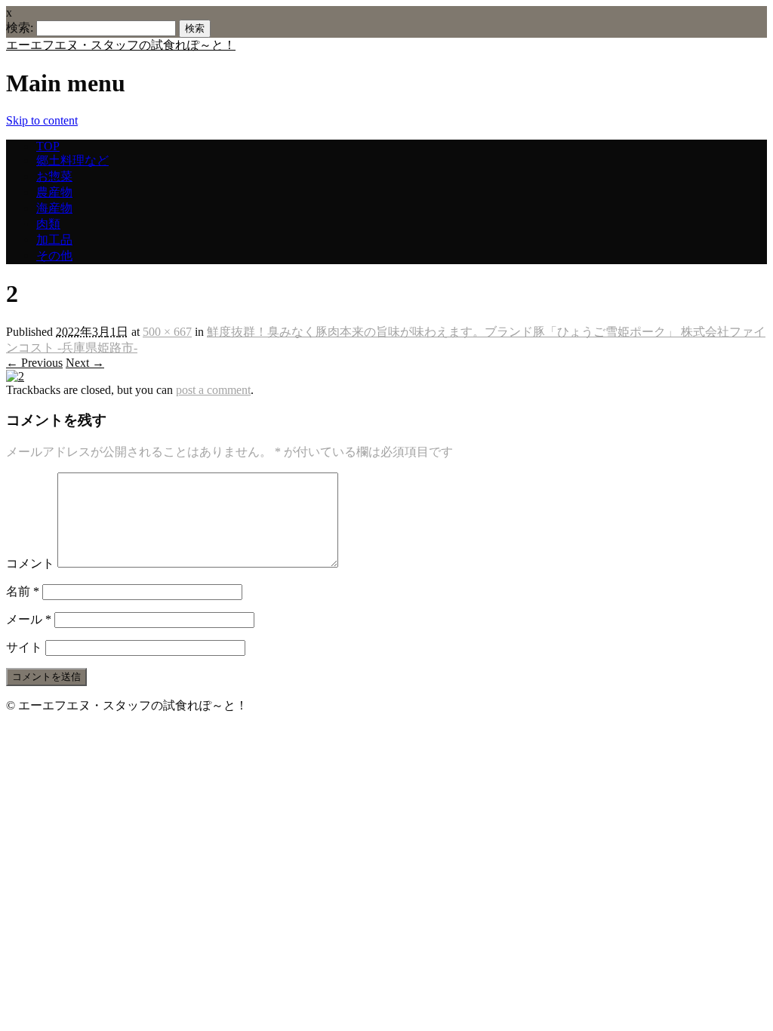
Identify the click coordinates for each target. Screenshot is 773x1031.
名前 (22, 591)
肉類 (48, 223)
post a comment (213, 389)
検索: (19, 27)
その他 (54, 255)
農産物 (54, 192)
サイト (24, 647)
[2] (15, 376)
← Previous (34, 362)
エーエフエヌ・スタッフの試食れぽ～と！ (121, 44)
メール (28, 619)
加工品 (54, 239)
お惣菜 (54, 176)
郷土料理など (72, 160)
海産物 (54, 208)
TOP (48, 146)
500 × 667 (167, 331)
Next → (85, 362)
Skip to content (42, 120)
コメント (30, 563)
